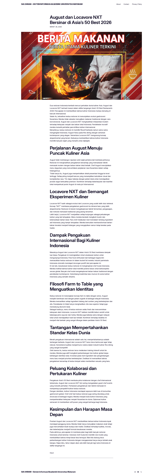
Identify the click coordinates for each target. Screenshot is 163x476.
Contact (126, 4)
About (118, 4)
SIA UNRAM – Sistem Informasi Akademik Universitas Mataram (51, 4)
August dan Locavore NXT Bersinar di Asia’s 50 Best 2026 (80, 20)
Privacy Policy (137, 4)
